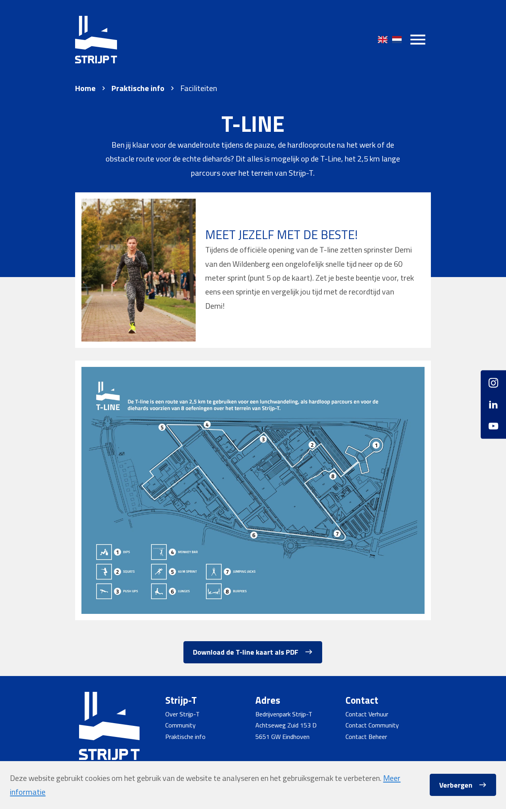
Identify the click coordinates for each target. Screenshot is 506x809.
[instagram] (493, 386)
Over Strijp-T (182, 714)
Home (85, 88)
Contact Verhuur (367, 714)
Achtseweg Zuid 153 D (286, 725)
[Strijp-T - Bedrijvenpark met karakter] (96, 39)
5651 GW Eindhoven (282, 736)
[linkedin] (493, 404)
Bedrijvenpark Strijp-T (283, 714)
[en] (382, 39)
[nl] (397, 39)
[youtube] (493, 423)
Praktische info (137, 88)
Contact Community (372, 725)
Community (180, 725)
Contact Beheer (366, 736)
